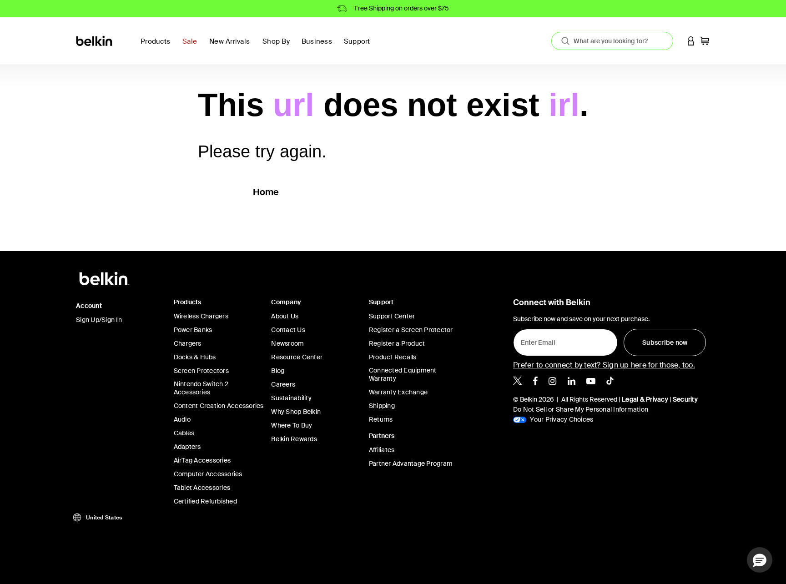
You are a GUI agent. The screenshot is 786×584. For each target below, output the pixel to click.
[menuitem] (192, 46)
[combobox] (612, 41)
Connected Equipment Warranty (403, 374)
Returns (381, 419)
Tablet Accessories (202, 487)
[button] (691, 40)
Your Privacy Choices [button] (561, 419)
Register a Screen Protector (411, 330)
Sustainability (291, 398)
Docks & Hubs (195, 357)
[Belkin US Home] (95, 40)
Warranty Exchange (398, 392)
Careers (283, 384)
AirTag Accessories (202, 460)
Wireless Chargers (201, 316)
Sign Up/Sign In (99, 320)
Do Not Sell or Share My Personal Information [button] (580, 409)
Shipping (382, 406)
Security (685, 399)
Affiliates (382, 450)
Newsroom (287, 343)
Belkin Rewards (294, 439)
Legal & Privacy (645, 399)
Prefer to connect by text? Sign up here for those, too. (604, 365)
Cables (184, 433)
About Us (284, 316)
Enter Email (535, 340)
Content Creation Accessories (219, 406)
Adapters (187, 447)
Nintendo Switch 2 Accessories (201, 388)
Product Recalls (393, 357)
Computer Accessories (208, 474)
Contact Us (288, 330)
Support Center (392, 316)
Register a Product (397, 343)
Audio (182, 419)
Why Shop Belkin (296, 412)
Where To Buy (291, 425)
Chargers (188, 343)
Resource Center (296, 357)
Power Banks (193, 330)
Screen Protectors (201, 371)
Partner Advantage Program (411, 463)
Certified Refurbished (205, 501)
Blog (277, 371)
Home (266, 192)
